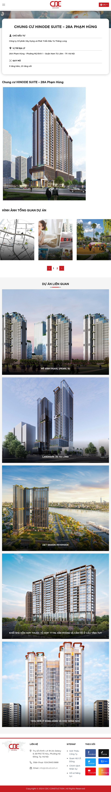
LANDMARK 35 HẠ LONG (55, 422)
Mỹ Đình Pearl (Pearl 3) (55, 334)
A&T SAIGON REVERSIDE (55, 510)
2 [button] (57, 268)
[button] (49, 268)
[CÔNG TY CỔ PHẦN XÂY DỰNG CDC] (55, 4)
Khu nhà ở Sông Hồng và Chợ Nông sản (55, 686)
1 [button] (53, 268)
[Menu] (3, 4)
